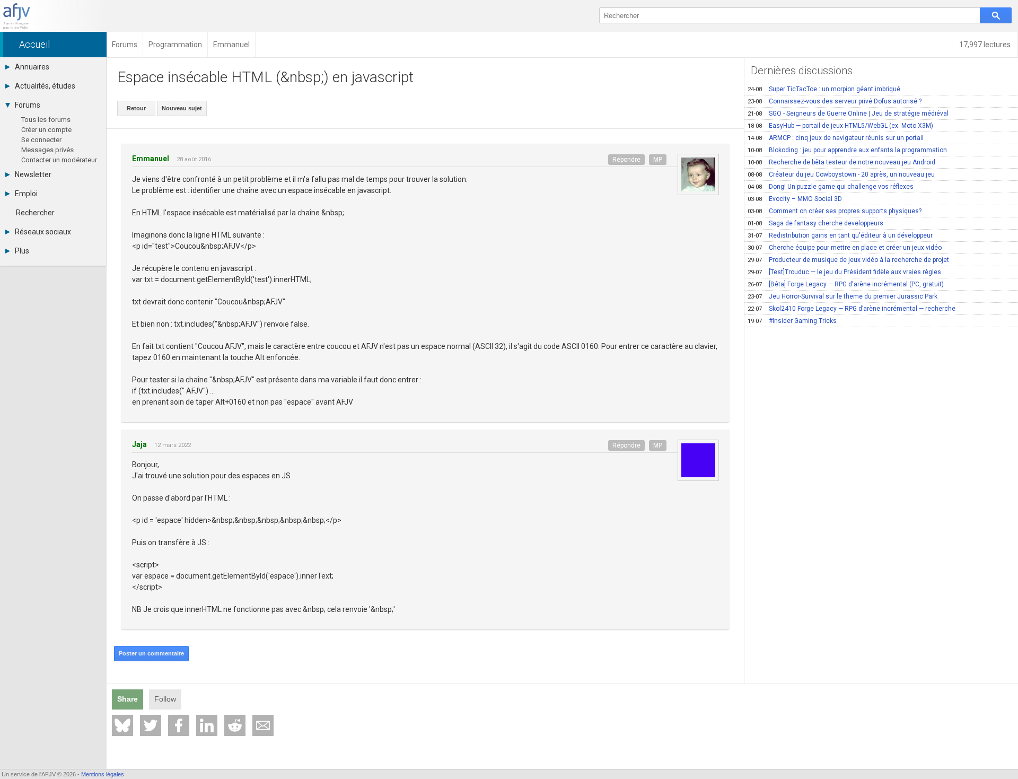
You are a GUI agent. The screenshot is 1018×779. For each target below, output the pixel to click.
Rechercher (35, 212)
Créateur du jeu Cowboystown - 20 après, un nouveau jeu (841, 174)
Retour (136, 108)
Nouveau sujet (182, 108)
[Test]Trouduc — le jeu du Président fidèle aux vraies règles (844, 272)
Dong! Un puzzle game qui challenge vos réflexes (831, 186)
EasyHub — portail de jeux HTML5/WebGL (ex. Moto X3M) (840, 125)
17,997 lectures (985, 44)
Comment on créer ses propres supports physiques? (835, 211)
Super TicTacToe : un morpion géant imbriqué (824, 89)
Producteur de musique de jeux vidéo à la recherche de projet (848, 260)
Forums (27, 105)
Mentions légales (102, 774)
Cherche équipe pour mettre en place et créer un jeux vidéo (845, 247)
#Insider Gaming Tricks (792, 321)
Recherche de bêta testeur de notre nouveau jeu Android (841, 162)
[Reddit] (234, 725)
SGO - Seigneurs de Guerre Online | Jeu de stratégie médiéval (848, 113)
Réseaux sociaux (43, 231)
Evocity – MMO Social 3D (795, 199)
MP (657, 159)
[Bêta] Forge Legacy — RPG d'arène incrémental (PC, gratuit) (846, 284)
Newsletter (33, 174)
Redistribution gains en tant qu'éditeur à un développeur (840, 235)
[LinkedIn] (206, 725)
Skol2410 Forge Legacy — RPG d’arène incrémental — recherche (851, 308)
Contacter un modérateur (59, 160)
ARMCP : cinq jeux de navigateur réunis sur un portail (836, 138)
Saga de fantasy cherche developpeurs (815, 223)
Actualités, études (45, 86)
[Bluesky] (122, 725)
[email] (263, 725)
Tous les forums (46, 120)
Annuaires (32, 67)
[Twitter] (150, 725)
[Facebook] (178, 725)
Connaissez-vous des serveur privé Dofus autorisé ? (835, 101)
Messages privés (47, 150)
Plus (22, 251)
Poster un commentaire (151, 653)
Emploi (26, 193)
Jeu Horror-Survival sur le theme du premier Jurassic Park (842, 296)
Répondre (626, 159)
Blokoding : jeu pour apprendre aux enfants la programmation (847, 150)
